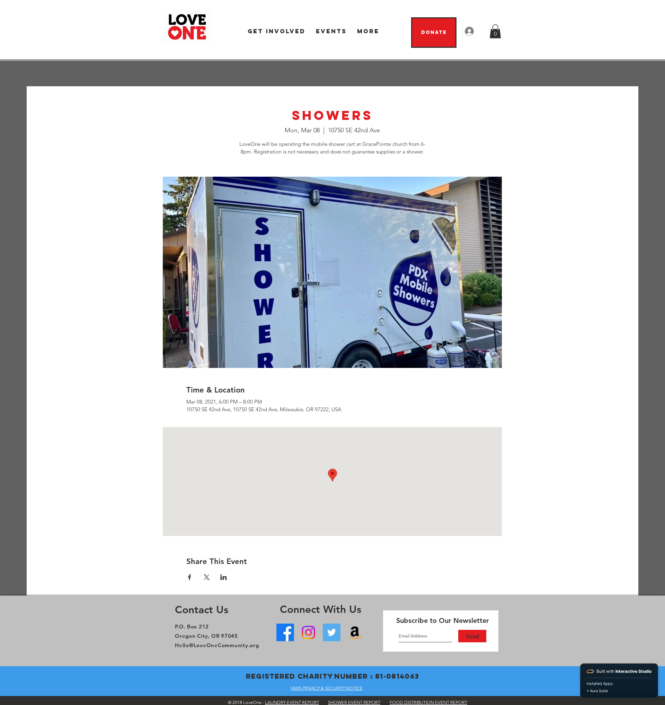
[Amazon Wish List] (355, 632)
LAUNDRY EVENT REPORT (292, 702)
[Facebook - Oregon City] (285, 632)
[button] (276, 31)
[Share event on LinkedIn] (223, 577)
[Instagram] (308, 632)
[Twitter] (331, 632)
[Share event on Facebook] (189, 577)
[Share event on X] (206, 577)
